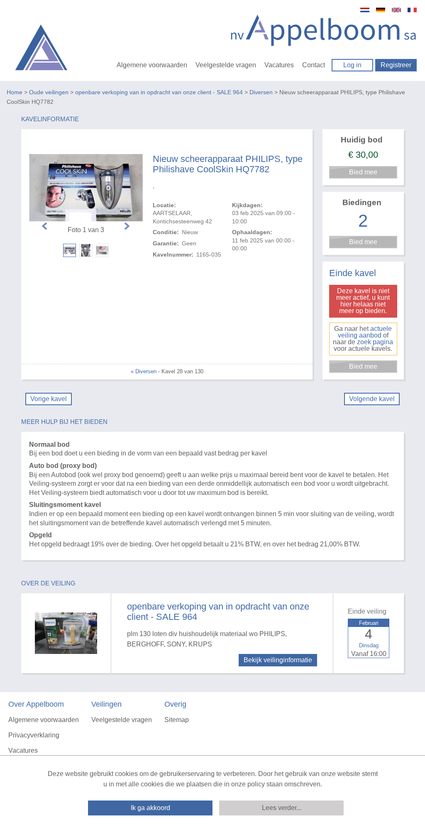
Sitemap (176, 719)
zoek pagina (375, 341)
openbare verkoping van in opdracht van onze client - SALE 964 (159, 92)
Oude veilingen (48, 92)
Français (412, 10)
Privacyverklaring (33, 735)
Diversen (261, 92)
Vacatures (279, 65)
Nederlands (364, 10)
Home (14, 92)
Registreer (396, 65)
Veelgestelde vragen (225, 65)
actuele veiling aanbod (365, 332)
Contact (313, 65)
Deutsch (380, 10)
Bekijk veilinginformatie (278, 659)
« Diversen (143, 371)
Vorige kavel (48, 398)
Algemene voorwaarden (152, 65)
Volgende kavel (372, 398)
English (396, 10)
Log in (352, 65)
